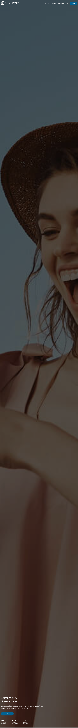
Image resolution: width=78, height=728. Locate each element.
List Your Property (7, 713)
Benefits (54, 3)
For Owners (47, 3)
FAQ (67, 3)
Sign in (73, 3)
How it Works (61, 3)
